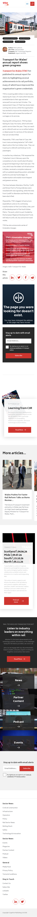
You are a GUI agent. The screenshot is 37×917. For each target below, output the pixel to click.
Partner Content (8, 850)
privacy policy (21, 777)
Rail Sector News (9, 822)
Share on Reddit (32, 277)
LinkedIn (6, 891)
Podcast (5, 854)
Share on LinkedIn (12, 277)
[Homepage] (6, 3)
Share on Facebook (26, 277)
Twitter (5, 894)
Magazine (6, 846)
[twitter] (22, 901)
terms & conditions (16, 348)
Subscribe (6, 887)
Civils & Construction (10, 808)
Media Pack (7, 867)
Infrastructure (8, 811)
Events (5, 843)
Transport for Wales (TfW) (15, 71)
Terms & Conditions (10, 874)
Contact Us (7, 883)
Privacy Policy (8, 870)
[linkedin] (15, 901)
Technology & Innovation (12, 833)
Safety (5, 830)
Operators (6, 815)
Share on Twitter (19, 277)
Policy (5, 819)
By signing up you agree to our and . (19, 348)
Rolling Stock (7, 826)
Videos (5, 857)
